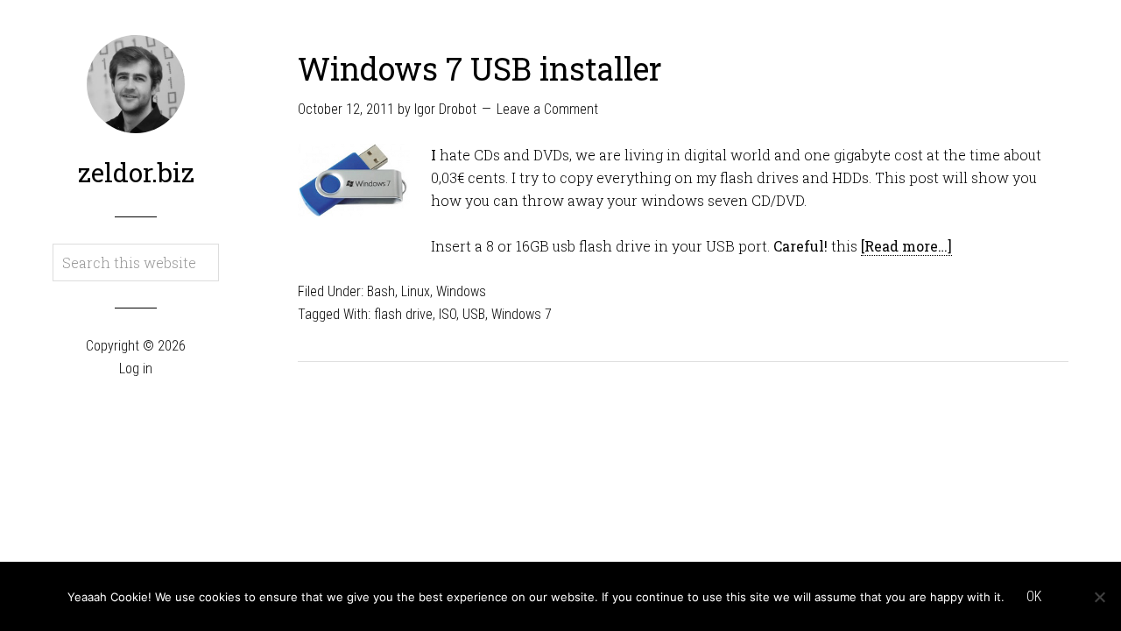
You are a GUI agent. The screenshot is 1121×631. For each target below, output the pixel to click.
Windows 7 (521, 314)
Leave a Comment (547, 109)
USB (473, 314)
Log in (135, 368)
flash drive (403, 314)
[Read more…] (906, 246)
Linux (415, 291)
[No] (1099, 597)
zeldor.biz (136, 172)
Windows (461, 291)
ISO (447, 314)
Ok (1033, 596)
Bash (381, 291)
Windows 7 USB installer (480, 68)
